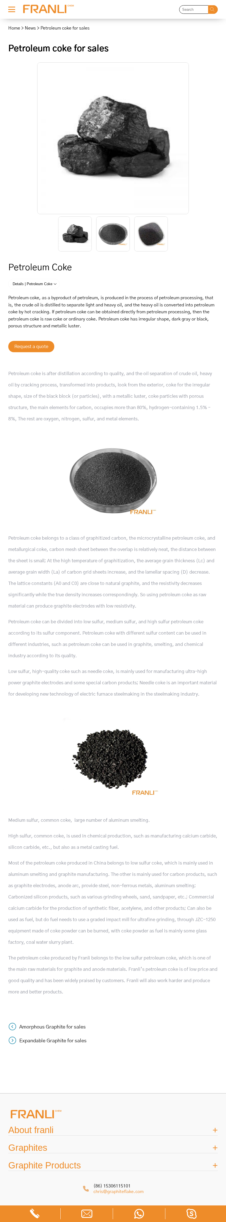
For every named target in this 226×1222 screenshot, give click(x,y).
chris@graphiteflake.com (118, 1191)
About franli (30, 1130)
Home (14, 28)
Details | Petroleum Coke (32, 284)
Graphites (27, 1148)
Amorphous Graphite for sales (52, 1027)
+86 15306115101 (34, 1213)
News (30, 28)
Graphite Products (44, 1165)
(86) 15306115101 (112, 1186)
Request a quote (31, 346)
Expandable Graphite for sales (53, 1040)
